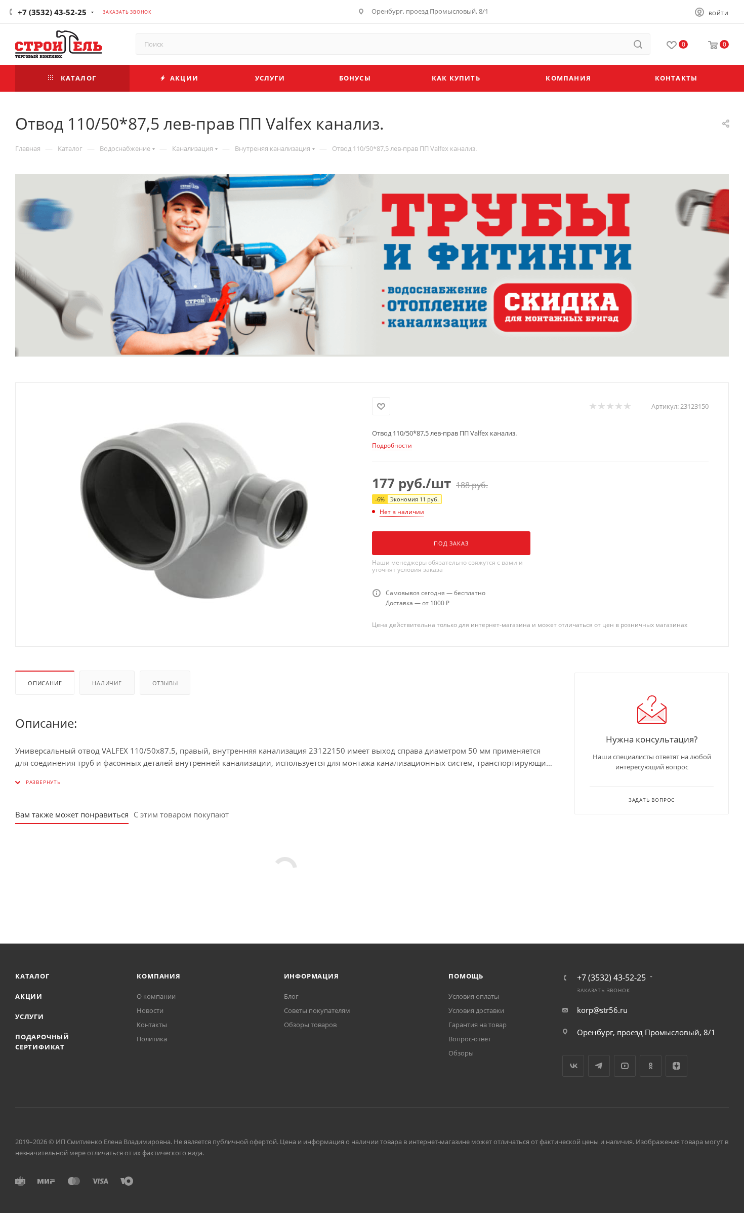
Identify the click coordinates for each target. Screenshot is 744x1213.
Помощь (465, 976)
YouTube (625, 1066)
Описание (45, 683)
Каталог (32, 976)
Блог (291, 996)
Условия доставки (476, 1010)
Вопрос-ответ (469, 1038)
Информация (311, 976)
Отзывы (165, 683)
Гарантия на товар (477, 1024)
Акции (29, 996)
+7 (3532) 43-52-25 (52, 12)
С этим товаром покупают (181, 814)
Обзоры (461, 1053)
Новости (150, 1010)
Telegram (599, 1066)
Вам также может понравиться (72, 814)
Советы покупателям (317, 1010)
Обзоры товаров (310, 1024)
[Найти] (638, 44)
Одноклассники (651, 1066)
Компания (158, 976)
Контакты (152, 1024)
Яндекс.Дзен (676, 1066)
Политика (152, 1038)
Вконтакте (573, 1066)
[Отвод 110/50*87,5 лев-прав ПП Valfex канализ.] (194, 510)
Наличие (107, 683)
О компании (156, 996)
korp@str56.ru (602, 1010)
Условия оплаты (473, 996)
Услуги (29, 1016)
